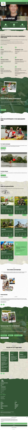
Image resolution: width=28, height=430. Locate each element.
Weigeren (14, 425)
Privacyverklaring (3, 396)
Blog (15, 403)
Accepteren (14, 423)
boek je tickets (3, 148)
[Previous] (1, 304)
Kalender (16, 402)
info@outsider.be (3, 387)
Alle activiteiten (18, 253)
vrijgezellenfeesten (3, 335)
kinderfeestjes (11, 335)
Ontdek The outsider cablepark (4, 177)
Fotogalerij (2, 408)
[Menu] (26, 3)
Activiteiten (2, 403)
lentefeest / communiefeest (18, 335)
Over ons (16, 407)
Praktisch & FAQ (16, 404)
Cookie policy (2, 397)
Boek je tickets (3, 109)
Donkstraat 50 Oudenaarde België (2, 384)
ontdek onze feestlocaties (4, 337)
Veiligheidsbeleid (3, 398)
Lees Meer (16, 53)
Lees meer (10, 237)
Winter (1, 407)
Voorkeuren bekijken (14, 427)
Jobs (15, 408)
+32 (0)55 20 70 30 (3, 386)
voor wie (2, 402)
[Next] (4, 304)
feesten (1, 404)
